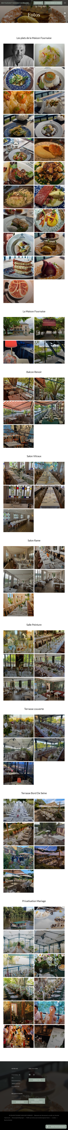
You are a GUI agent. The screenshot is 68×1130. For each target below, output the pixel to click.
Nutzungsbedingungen (19, 1118)
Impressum (8, 1118)
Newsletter (37, 1080)
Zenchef (57, 1115)
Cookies (55, 1118)
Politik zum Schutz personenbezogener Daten (39, 1118)
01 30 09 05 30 (15, 1086)
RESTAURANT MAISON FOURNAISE (15, 3)
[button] (65, 3)
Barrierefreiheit (8, 1120)
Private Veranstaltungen (53, 2)
